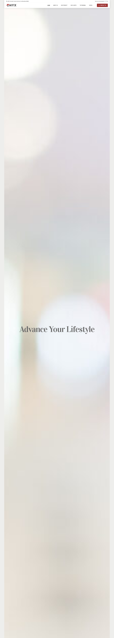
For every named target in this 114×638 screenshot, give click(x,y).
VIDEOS (90, 5)
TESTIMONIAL (83, 5)
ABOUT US (55, 5)
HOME (48, 5)
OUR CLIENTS (73, 5)
